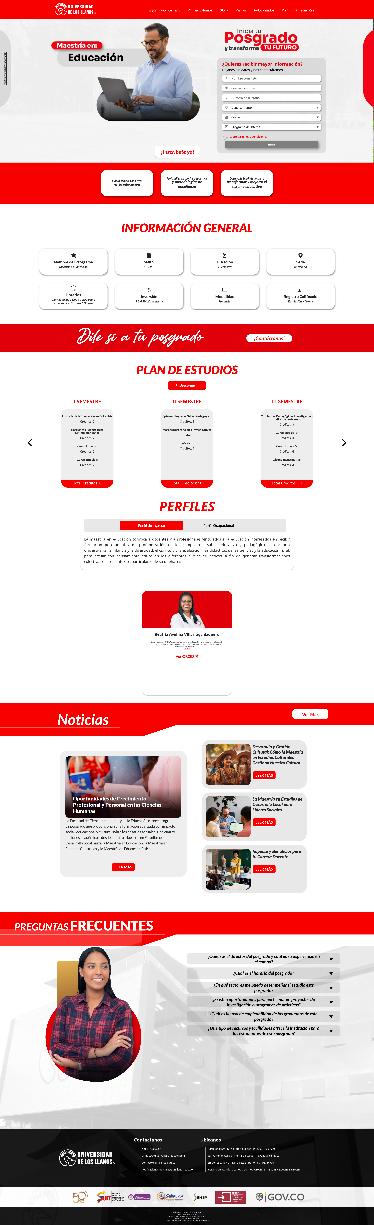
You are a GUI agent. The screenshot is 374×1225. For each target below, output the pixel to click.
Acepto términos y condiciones (247, 136)
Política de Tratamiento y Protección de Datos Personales (187, 1216)
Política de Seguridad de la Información (187, 1218)
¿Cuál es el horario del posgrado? (263, 973)
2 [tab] (186, 489)
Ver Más (310, 714)
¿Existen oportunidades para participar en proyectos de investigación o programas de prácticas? (264, 1002)
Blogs (224, 10)
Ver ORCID (185, 656)
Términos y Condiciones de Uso (187, 1214)
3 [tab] (188, 489)
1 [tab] (183, 489)
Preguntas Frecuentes (298, 10)
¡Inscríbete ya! (177, 151)
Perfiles (241, 10)
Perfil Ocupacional (218, 525)
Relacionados (264, 10)
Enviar (271, 144)
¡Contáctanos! (269, 338)
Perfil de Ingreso (151, 525)
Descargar (187, 385)
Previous (30, 442)
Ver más (187, 649)
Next (344, 442)
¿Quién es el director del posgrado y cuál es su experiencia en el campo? (264, 959)
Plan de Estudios (200, 10)
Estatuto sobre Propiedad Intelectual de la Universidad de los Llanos (187, 1220)
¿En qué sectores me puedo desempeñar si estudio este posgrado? (264, 987)
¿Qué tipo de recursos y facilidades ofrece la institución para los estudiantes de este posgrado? (263, 1030)
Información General (164, 10)
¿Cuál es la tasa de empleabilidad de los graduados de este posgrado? (264, 1016)
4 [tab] (191, 489)
